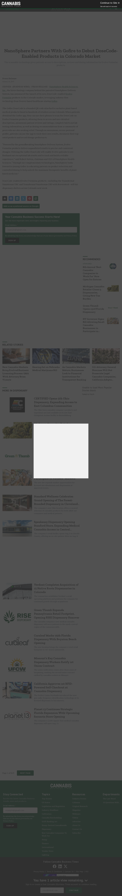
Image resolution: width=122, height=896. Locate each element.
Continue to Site (110, 3)
